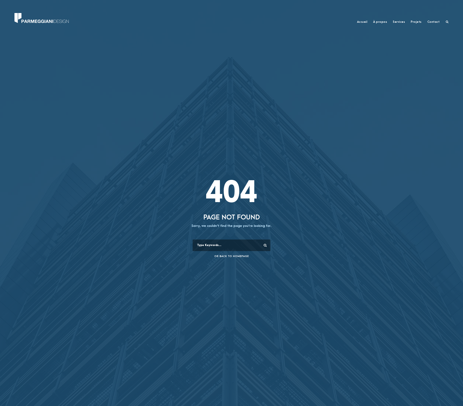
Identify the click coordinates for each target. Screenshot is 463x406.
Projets (416, 21)
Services (399, 21)
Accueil (362, 21)
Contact (433, 21)
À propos (380, 21)
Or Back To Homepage (231, 256)
